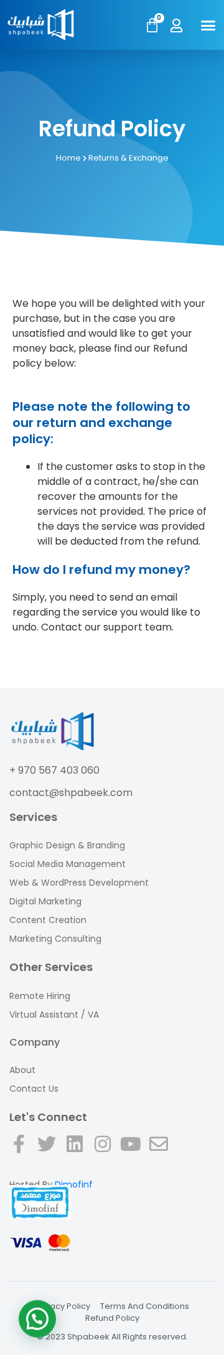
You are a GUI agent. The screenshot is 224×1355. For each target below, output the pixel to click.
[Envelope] (158, 1156)
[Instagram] (102, 1156)
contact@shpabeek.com (71, 792)
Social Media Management (67, 864)
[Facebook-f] (18, 1156)
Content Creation (47, 920)
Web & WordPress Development (79, 882)
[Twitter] (46, 1156)
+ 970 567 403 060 (54, 770)
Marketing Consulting (55, 938)
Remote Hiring (39, 996)
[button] (208, 25)
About (22, 1070)
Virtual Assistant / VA (54, 1014)
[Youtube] (130, 1156)
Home (68, 158)
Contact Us (33, 1088)
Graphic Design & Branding (67, 845)
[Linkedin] (74, 1156)
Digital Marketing (45, 901)
